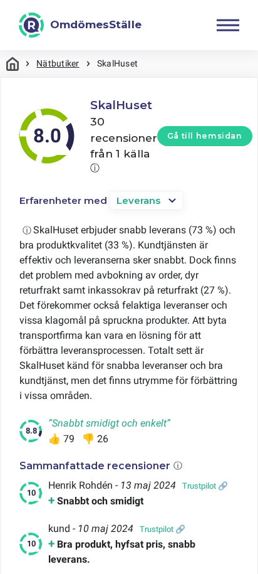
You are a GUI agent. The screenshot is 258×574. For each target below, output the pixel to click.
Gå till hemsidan (204, 136)
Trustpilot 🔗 (205, 486)
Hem (12, 63)
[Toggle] (228, 25)
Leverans (138, 200)
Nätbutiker (57, 63)
